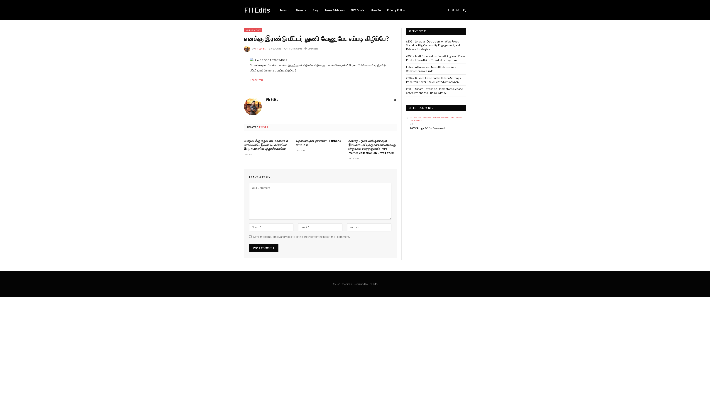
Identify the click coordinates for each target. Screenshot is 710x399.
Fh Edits (260, 48)
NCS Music (358, 10)
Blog (316, 10)
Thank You (256, 80)
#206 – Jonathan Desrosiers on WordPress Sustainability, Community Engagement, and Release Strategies (433, 45)
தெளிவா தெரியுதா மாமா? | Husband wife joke (318, 143)
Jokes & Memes (335, 10)
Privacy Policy (396, 10)
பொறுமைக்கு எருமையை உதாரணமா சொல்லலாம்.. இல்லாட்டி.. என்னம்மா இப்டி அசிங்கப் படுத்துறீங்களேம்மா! (266, 145)
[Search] (464, 10)
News (299, 10)
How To (376, 10)
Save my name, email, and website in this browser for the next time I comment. (301, 236)
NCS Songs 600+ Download (427, 128)
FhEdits (373, 283)
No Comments (295, 48)
